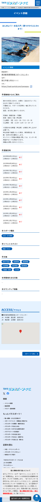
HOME (3, 7)
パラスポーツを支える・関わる (14, 440)
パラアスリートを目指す (12, 432)
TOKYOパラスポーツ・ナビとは (13, 460)
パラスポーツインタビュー (13, 452)
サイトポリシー (8, 465)
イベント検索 (9, 403)
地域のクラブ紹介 (10, 455)
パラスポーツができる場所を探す (15, 429)
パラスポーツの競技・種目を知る (15, 424)
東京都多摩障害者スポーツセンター (15, 74)
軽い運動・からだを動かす (13, 418)
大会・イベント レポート (12, 449)
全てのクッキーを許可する (20, 498)
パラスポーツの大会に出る (13, 434)
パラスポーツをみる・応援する (14, 437)
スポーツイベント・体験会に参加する (16, 421)
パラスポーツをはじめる (12, 426)
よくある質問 (8, 463)
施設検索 (7, 406)
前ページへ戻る (30, 354)
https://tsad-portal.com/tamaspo (15, 86)
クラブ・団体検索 (10, 409)
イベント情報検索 (11, 7)
